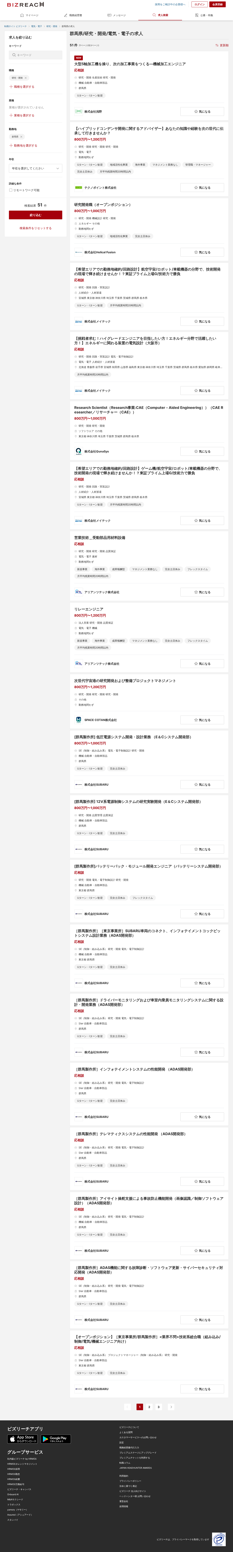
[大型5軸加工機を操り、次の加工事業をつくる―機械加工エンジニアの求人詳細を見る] (149, 85)
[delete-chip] (25, 78)
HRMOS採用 (13, 1469)
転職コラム (124, 1463)
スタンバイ (12, 1520)
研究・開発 (51, 26)
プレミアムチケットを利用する (134, 1458)
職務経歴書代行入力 (129, 1448)
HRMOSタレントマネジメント (22, 1464)
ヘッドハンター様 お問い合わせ (135, 1496)
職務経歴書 (75, 15)
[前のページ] (127, 1407)
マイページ (32, 15)
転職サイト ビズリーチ (15, 26)
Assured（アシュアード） (20, 1515)
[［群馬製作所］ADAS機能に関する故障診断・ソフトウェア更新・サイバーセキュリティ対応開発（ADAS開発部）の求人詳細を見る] (149, 1294)
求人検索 (163, 15)
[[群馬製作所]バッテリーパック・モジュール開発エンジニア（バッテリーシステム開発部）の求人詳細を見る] (149, 891)
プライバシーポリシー (130, 1481)
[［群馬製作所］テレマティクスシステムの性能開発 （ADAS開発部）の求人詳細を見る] (149, 1158)
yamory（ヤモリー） (17, 1510)
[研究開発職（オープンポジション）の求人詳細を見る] (149, 229)
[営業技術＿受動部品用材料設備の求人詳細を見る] (149, 566)
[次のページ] (171, 1407)
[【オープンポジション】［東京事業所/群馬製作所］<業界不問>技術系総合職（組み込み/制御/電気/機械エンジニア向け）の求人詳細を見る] (149, 1364)
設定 (121, 1442)
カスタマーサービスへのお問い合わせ (138, 1437)
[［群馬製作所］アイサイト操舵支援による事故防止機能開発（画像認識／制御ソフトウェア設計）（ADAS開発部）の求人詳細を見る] (149, 1225)
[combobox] (35, 168)
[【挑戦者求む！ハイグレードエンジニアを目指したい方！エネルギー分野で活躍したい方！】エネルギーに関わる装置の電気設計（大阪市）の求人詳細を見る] (149, 365)
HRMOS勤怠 (13, 1474)
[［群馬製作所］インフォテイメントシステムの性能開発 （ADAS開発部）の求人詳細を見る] (149, 1094)
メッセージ (119, 15)
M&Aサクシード (15, 1499)
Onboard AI (13, 1494)
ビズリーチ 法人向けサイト (132, 1491)
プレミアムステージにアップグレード (138, 1453)
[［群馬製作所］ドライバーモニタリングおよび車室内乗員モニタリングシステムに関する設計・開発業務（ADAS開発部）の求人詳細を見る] (149, 1027)
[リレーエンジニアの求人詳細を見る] (149, 637)
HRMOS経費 (13, 1479)
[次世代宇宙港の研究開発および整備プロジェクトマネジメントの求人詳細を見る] (149, 701)
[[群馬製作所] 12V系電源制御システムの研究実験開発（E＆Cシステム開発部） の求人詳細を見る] (149, 826)
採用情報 (123, 1506)
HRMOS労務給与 (15, 1484)
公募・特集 (206, 15)
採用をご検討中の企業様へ (170, 4)
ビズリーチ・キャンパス (19, 1489)
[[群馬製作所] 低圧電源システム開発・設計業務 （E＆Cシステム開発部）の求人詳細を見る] (149, 761)
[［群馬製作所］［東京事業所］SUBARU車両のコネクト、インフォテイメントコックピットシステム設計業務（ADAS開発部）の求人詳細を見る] (149, 958)
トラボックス (13, 1505)
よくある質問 (126, 1432)
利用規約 (123, 1476)
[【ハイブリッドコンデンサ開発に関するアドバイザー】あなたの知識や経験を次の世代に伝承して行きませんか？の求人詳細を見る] (149, 159)
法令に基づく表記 (128, 1486)
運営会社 (123, 1501)
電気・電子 (36, 26)
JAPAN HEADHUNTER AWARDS (135, 1468)
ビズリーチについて (129, 1427)
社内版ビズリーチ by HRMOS (22, 1459)
